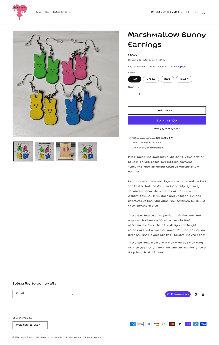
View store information (148, 148)
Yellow (184, 79)
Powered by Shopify (52, 337)
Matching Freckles (30, 337)
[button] (61, 12)
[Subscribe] (72, 294)
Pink (135, 79)
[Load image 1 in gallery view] (23, 151)
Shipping (133, 60)
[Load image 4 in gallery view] (87, 151)
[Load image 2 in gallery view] (44, 151)
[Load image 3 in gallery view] (66, 151)
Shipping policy (92, 337)
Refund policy (73, 337)
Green (151, 79)
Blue (167, 79)
